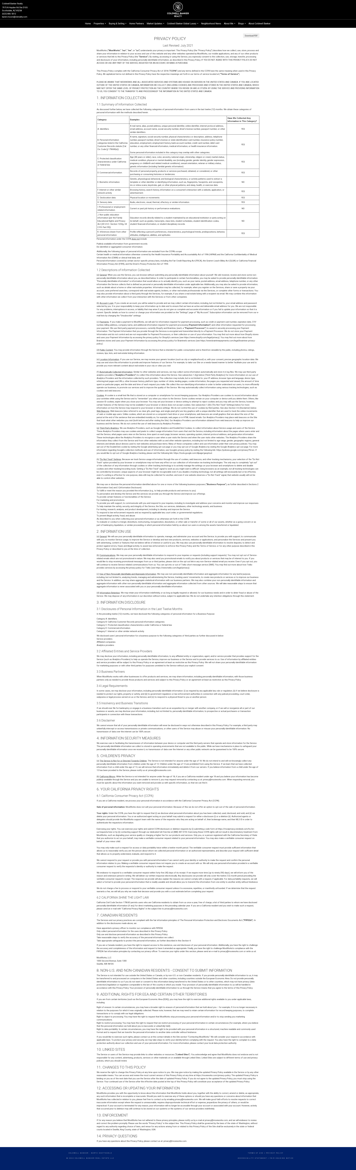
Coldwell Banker (79, 1153)
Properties (100, 25)
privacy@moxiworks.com (159, 770)
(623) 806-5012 (9, 14)
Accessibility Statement (252, 1158)
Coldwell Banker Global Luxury (183, 25)
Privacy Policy (274, 1153)
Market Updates (156, 25)
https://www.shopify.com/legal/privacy (201, 337)
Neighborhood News (211, 23)
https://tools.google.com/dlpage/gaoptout (193, 453)
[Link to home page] (178, 9)
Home (88, 23)
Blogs (242, 25)
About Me (230, 25)
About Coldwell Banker (259, 23)
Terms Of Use (255, 1153)
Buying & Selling (118, 25)
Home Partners (136, 23)
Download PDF (251, 36)
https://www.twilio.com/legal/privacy (172, 568)
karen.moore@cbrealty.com (14, 17)
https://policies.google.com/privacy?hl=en (235, 450)
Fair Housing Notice (282, 1158)
